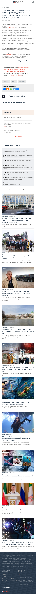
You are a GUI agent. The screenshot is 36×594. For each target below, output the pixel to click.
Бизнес (4, 289)
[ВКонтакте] (4, 89)
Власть (14, 81)
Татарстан (22, 81)
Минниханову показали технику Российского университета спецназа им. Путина (18, 178)
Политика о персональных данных (9, 581)
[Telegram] (14, 89)
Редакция (4, 574)
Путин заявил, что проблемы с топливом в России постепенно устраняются (17, 156)
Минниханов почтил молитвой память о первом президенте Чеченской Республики (16, 173)
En (22, 574)
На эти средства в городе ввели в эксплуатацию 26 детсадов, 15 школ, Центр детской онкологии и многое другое (18, 333)
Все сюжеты (18, 136)
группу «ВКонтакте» (11, 69)
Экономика (5, 216)
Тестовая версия (6, 589)
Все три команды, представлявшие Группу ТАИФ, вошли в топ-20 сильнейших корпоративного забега (17, 258)
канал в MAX (23, 69)
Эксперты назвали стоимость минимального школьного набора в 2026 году (18, 183)
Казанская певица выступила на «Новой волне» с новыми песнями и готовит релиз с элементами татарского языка (16, 441)
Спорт (3, 252)
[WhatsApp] (11, 89)
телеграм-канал (23, 68)
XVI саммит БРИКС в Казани (12, 118)
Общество (5, 8)
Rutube (13, 75)
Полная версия (6, 587)
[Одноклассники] (7, 89)
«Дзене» (19, 75)
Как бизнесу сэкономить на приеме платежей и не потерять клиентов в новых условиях (16, 222)
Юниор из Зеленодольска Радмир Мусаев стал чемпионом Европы (17, 510)
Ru (19, 574)
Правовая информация (8, 578)
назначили (9, 54)
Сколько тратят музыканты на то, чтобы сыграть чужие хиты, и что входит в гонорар (18, 545)
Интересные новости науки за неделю (18, 477)
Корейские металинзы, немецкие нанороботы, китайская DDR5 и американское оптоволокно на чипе (17, 405)
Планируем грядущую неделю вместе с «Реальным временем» (18, 371)
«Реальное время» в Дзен (16, 96)
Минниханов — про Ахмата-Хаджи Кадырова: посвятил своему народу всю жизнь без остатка (17, 167)
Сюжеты (7, 112)
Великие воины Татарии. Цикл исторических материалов (17, 124)
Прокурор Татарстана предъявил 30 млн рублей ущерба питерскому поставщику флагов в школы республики (16, 295)
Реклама (4, 576)
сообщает (11, 27)
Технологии (5, 400)
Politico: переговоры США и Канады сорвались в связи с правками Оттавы (15, 150)
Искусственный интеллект (12, 131)
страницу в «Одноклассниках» (14, 71)
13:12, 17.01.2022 (6, 20)
